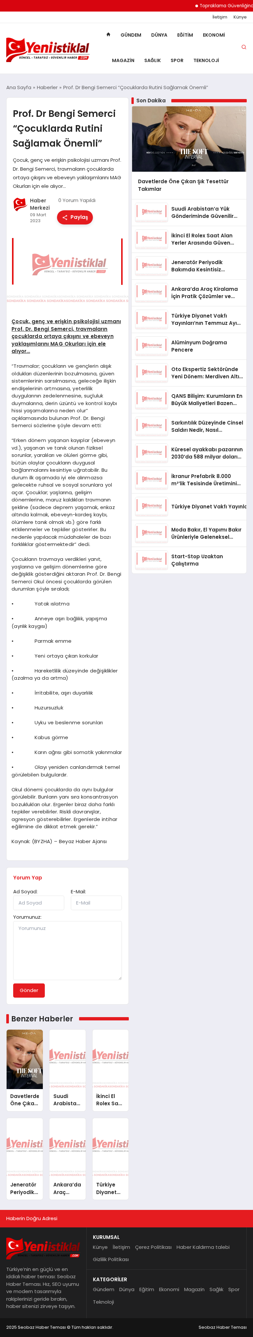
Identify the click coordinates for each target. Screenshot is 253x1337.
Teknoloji (206, 60)
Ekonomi (214, 35)
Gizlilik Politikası (111, 1259)
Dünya (159, 35)
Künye (240, 17)
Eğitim (185, 35)
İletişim (219, 17)
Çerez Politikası (153, 1247)
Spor (177, 60)
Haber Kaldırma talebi (203, 1247)
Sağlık (152, 60)
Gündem (131, 35)
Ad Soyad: (25, 891)
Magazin (123, 60)
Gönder (29, 990)
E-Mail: (78, 891)
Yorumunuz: (27, 916)
